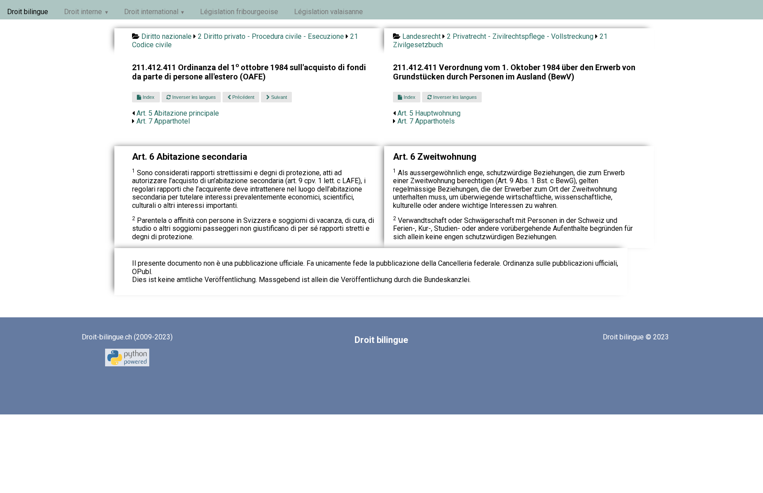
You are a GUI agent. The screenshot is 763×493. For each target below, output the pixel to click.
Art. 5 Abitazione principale (177, 113)
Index (148, 97)
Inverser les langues (193, 97)
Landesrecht (421, 36)
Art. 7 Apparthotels (426, 121)
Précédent (242, 97)
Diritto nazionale (166, 36)
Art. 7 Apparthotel (163, 121)
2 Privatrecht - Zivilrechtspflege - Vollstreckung (520, 36)
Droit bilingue (27, 12)
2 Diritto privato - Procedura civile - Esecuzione (271, 36)
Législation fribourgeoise (239, 12)
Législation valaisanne (328, 12)
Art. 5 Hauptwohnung (429, 113)
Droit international (151, 12)
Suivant (278, 97)
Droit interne (83, 12)
